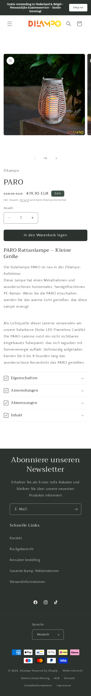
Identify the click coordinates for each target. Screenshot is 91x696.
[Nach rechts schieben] (56, 158)
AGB (56, 678)
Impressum (64, 685)
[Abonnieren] (75, 509)
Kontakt (16, 538)
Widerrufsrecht (73, 670)
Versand (24, 200)
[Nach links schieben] (35, 158)
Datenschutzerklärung (35, 678)
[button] (9, 23)
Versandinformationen (27, 582)
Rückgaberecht (21, 549)
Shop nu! (78, 7)
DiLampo (25, 670)
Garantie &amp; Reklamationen (34, 571)
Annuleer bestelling (25, 560)
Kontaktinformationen (38, 685)
